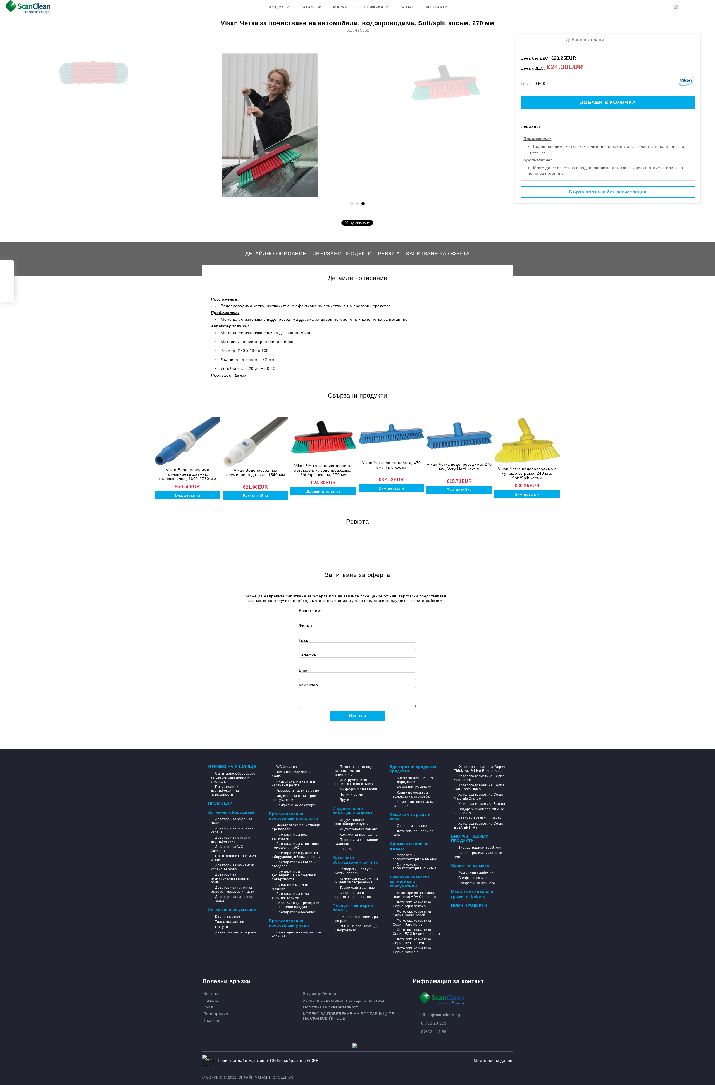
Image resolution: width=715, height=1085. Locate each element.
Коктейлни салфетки (476, 872)
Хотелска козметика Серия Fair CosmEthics (479, 787)
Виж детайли (187, 495)
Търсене (212, 1020)
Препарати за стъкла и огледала (294, 864)
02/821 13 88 (434, 1032)
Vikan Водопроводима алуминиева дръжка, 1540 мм (255, 472)
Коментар (308, 685)
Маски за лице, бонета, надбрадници (415, 780)
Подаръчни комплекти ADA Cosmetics (479, 811)
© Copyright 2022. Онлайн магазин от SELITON (248, 1077)
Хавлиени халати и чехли (480, 818)
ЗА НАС (407, 7)
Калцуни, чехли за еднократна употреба (411, 794)
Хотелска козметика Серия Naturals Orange (479, 796)
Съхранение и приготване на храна (353, 895)
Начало (211, 1000)
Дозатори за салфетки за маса (232, 899)
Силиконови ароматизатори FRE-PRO (414, 866)
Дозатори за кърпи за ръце (231, 821)
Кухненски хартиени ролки (291, 774)
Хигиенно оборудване (231, 812)
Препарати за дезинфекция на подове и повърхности (294, 875)
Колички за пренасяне (359, 834)
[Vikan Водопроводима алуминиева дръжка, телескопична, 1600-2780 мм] (187, 441)
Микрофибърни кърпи (358, 789)
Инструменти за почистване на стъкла (354, 782)
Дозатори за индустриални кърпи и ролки (230, 878)
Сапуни (221, 927)
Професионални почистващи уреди (289, 923)
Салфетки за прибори (477, 883)
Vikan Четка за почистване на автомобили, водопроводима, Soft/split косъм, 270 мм (323, 470)
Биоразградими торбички (479, 848)
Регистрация (216, 1013)
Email (304, 670)
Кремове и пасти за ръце (297, 791)
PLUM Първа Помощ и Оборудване (356, 928)
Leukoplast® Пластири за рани (356, 919)
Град (303, 640)
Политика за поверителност (330, 1007)
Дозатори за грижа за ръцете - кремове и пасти (233, 889)
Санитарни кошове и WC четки (234, 858)
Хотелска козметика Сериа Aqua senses (412, 904)
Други (344, 800)
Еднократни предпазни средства (414, 768)
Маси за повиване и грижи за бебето (472, 894)
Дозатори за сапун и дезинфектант (231, 839)
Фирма (305, 625)
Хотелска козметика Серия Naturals (412, 950)
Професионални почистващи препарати (293, 816)
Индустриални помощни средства (353, 810)
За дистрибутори (319, 993)
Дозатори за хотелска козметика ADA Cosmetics (414, 895)
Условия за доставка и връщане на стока (343, 1000)
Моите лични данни (493, 1060)
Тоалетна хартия (229, 922)
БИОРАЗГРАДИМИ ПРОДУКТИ (469, 838)
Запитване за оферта (438, 253)
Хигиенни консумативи (232, 909)
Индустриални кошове (359, 829)
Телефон (308, 655)
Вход (208, 1007)
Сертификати (373, 7)
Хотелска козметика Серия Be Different (412, 941)
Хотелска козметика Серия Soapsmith (479, 778)
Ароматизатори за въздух (409, 845)
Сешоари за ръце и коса (410, 816)
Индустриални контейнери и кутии (352, 822)
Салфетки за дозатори (295, 805)
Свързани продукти (341, 253)
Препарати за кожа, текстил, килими (291, 896)
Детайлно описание (275, 253)
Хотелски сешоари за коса (413, 833)
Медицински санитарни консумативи (294, 798)
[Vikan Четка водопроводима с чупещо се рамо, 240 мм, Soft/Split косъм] (527, 440)
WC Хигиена (286, 767)
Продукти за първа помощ (353, 907)
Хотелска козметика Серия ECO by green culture (416, 932)
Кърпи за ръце (227, 916)
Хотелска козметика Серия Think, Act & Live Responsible (479, 769)
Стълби (346, 849)
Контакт (211, 993)
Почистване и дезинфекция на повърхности (225, 790)
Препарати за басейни (295, 912)
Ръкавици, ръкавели (414, 787)
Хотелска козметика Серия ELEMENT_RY (479, 825)
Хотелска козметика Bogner (481, 804)
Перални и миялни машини (290, 886)
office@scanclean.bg (440, 1014)
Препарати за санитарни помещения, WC (295, 846)
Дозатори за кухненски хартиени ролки (232, 867)
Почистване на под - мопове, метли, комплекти (355, 771)
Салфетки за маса (470, 865)
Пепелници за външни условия (356, 842)
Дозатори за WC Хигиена (227, 849)
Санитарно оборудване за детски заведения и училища (233, 777)
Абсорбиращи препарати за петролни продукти (295, 905)
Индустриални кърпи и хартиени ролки (293, 783)
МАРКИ (340, 7)
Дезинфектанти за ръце (235, 932)
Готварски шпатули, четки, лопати (354, 871)
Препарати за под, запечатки (290, 836)
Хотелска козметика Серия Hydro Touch (412, 913)
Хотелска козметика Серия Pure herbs (412, 922)
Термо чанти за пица (357, 888)
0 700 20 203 (434, 1023)
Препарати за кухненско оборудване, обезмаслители (296, 855)
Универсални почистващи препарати (296, 827)
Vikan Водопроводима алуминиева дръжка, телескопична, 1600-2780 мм (187, 474)
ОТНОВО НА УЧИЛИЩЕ (232, 766)
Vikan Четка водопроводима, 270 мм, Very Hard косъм (459, 466)
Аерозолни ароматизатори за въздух (415, 857)
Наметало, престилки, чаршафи (414, 804)
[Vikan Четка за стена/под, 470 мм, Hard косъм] (391, 434)
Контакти (437, 7)
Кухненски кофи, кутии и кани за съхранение (356, 880)
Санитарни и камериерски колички (296, 934)
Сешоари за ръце (412, 826)
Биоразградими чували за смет (478, 855)
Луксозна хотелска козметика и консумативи (410, 881)
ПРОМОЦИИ (220, 803)
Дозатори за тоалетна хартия (232, 830)
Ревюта (389, 253)
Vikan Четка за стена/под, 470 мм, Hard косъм (391, 464)
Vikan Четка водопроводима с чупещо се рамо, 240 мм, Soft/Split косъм (527, 473)
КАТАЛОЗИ (311, 7)
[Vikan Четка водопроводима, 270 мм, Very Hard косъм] (459, 435)
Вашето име (311, 610)
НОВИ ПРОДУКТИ (469, 905)
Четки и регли (351, 794)
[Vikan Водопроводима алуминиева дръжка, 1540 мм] (255, 442)
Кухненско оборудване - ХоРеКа (355, 859)
